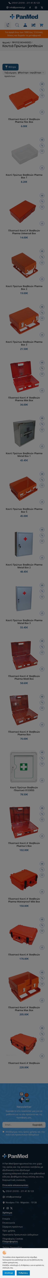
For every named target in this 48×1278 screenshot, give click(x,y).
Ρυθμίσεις (23, 1273)
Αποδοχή (9, 1273)
